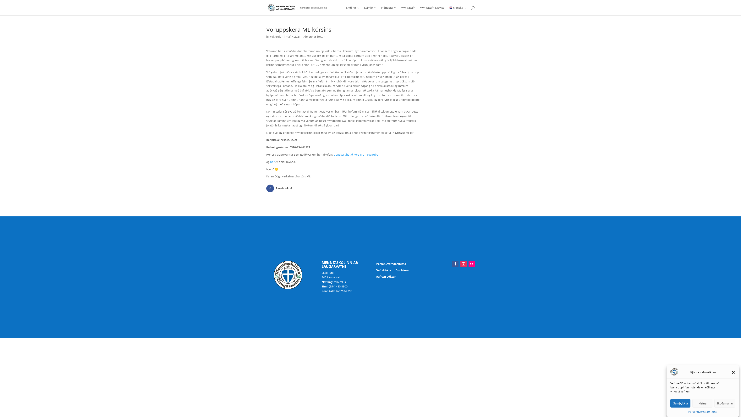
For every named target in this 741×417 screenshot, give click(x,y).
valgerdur (276, 36)
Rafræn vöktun (386, 276)
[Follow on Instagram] (463, 264)
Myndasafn (408, 7)
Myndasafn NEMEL (432, 7)
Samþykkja (680, 403)
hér (272, 162)
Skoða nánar (724, 403)
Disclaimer (402, 270)
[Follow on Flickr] (472, 264)
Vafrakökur (383, 270)
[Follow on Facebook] (455, 264)
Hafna (702, 403)
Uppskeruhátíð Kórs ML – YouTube (356, 154)
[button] (733, 372)
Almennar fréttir (314, 36)
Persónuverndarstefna (702, 412)
